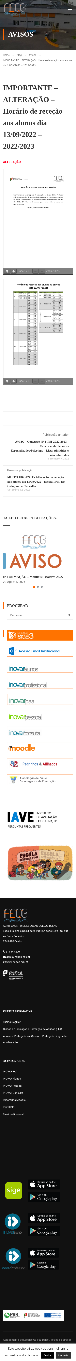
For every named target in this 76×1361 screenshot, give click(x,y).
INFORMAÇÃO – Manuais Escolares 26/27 (33, 577)
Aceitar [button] (48, 1355)
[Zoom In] (42, 271)
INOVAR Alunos (12, 1078)
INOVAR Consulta (13, 1092)
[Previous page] (7, 271)
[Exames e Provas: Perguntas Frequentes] (32, 819)
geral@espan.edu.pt (18, 956)
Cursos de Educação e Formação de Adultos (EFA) (32, 1029)
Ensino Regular (11, 1021)
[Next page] (14, 271)
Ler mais (63, 1355)
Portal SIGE (9, 1107)
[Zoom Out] (35, 271)
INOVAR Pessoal (12, 1085)
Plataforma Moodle (14, 1099)
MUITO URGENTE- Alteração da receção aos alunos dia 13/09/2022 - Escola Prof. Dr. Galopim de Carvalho (36, 482)
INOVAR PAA (10, 1071)
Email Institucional (13, 1114)
